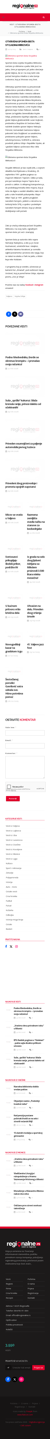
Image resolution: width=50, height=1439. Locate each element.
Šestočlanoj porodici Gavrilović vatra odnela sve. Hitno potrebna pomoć (14, 688)
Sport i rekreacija (13, 868)
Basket (9, 929)
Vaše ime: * (10, 727)
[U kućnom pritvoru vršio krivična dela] (14, 598)
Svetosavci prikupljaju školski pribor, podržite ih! (13, 562)
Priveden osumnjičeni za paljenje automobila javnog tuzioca (23, 445)
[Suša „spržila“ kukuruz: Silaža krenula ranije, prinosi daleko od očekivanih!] (25, 386)
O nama (31, 1283)
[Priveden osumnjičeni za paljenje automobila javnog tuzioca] (25, 430)
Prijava (31, 1288)
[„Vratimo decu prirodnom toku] (8, 1027)
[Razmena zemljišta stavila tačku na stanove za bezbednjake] (36, 507)
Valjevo (9, 296)
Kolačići (9, 1329)
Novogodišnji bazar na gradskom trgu (13, 648)
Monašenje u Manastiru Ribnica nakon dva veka (28, 1192)
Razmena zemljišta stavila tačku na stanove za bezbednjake (36, 521)
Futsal (8, 905)
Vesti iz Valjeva (28, 49)
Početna (22, 31)
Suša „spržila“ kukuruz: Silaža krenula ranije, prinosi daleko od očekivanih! (23, 404)
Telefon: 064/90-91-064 (17, 1310)
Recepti (9, 1297)
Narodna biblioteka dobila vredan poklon (26, 1088)
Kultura (9, 863)
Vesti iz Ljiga (11, 858)
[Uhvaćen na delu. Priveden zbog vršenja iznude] (36, 598)
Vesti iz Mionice (13, 854)
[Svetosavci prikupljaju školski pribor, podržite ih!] (14, 549)
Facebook (29, 285)
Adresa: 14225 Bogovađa (17, 1306)
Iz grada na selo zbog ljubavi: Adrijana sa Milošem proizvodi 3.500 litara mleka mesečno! (36, 567)
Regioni (9, 1283)
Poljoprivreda (12, 877)
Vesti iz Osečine (13, 844)
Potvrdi (13, 798)
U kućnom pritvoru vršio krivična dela (12, 609)
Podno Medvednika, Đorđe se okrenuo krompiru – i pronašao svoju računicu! (22, 361)
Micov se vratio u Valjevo (14, 516)
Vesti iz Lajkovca (13, 830)
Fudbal (9, 900)
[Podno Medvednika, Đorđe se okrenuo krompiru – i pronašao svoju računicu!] (25, 343)
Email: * (9, 740)
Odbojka (10, 915)
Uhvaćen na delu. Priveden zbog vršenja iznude (35, 611)
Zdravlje (9, 872)
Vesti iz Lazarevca (14, 840)
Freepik (29, 1411)
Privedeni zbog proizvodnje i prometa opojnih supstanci (21, 485)
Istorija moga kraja (14, 919)
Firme (8, 1288)
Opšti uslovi (11, 1320)
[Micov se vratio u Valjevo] (14, 507)
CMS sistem (26, 1425)
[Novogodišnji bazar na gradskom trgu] (14, 636)
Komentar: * (11, 753)
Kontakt (31, 1297)
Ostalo (9, 924)
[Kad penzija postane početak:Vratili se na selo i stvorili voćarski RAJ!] (8, 1117)
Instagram (39, 285)
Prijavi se (38, 1367)
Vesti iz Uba (11, 835)
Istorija (9, 882)
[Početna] (25, 5)
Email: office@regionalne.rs (18, 1315)
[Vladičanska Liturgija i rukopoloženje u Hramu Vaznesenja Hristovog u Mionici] (8, 1175)
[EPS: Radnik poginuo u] (8, 1042)
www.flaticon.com (25, 1414)
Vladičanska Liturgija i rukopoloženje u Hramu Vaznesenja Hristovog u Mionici (28, 1176)
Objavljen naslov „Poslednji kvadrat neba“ (27, 1102)
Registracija (33, 1293)
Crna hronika (11, 896)
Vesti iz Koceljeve (14, 849)
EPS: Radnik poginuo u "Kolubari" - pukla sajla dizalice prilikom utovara (29, 1043)
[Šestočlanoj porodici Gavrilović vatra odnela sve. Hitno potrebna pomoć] (14, 671)
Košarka (9, 910)
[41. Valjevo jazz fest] (36, 636)
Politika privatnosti (14, 1324)
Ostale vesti (11, 891)
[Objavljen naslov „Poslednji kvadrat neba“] (8, 1103)
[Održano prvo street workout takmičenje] (8, 1207)
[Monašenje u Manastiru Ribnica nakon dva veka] (8, 1192)
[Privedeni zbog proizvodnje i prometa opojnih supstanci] (25, 469)
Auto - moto (11, 886)
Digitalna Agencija (37, 1422)
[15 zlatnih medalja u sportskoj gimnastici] (8, 1134)
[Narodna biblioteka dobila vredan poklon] (8, 1088)
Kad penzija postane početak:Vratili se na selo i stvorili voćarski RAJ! (26, 1118)
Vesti (29, 31)
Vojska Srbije (20, 296)
